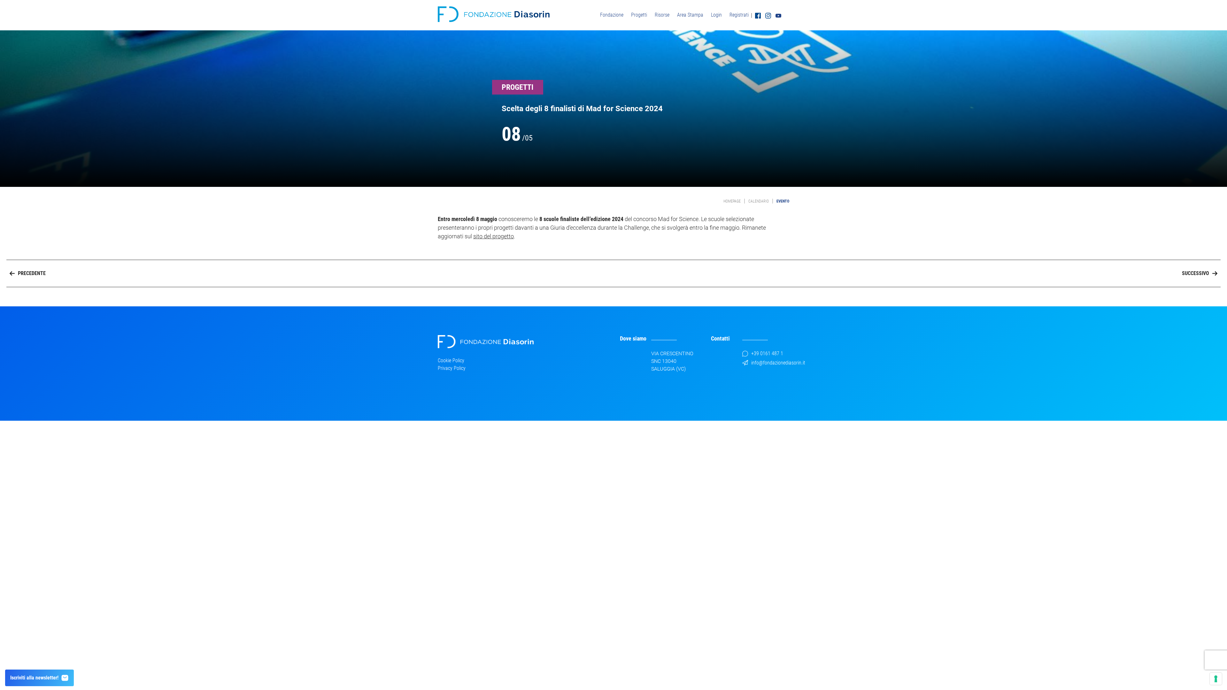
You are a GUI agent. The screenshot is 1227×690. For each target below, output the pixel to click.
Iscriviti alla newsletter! (34, 678)
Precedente (32, 273)
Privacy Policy (452, 368)
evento (782, 201)
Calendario (758, 201)
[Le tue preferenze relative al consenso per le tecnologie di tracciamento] (1216, 679)
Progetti (639, 15)
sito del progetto (493, 236)
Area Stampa (690, 15)
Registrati (739, 15)
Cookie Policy (451, 360)
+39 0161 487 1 (767, 353)
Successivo (1195, 273)
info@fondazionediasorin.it (778, 363)
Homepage (732, 201)
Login (716, 15)
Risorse (662, 15)
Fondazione (611, 15)
